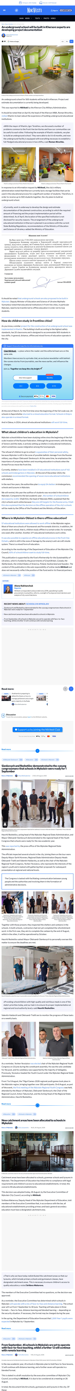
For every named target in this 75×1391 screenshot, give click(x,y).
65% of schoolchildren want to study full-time (29, 552)
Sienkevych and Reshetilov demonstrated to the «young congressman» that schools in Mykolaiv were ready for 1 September (37, 609)
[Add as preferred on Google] (16, 10)
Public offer (33, 406)
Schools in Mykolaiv (37, 604)
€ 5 (37, 386)
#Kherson (27, 575)
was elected (35, 1063)
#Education (29, 759)
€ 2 (21, 386)
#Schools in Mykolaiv (9, 575)
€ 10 (54, 386)
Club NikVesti (10, 351)
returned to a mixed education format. (39, 414)
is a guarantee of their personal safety (51, 452)
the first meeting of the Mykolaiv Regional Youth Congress (38, 1087)
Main (3, 24)
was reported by (13, 846)
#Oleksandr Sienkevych (10, 759)
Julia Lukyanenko (23, 1127)
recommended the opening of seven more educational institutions (41, 476)
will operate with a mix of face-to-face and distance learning (36, 1304)
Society (11, 24)
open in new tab (69, 776)
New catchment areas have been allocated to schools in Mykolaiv (29, 614)
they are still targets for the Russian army (49, 502)
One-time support (25, 378)
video (53, 18)
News (6, 24)
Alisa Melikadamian (24, 776)
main (21, 18)
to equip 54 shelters (46, 484)
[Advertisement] (37, 658)
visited (4, 116)
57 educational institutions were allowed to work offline (26, 523)
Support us (66, 10)
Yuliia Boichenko (23, 1355)
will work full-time (59, 422)
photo (46, 18)
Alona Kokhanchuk (12, 35)
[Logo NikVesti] (35, 10)
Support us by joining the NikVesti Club (39, 729)
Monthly (50, 378)
